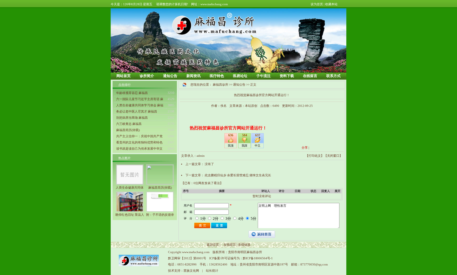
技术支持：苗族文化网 (183, 270)
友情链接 (244, 244)
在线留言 (310, 76)
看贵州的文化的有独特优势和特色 (139, 142)
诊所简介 (147, 76)
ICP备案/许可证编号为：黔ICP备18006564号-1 (241, 258)
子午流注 (263, 76)
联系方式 (333, 76)
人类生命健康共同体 (130, 187)
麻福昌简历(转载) (128, 130)
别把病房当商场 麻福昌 (132, 117)
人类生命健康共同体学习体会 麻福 (139, 105)
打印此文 (314, 155)
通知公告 (170, 76)
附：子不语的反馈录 (160, 214)
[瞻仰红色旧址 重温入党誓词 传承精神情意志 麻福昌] (130, 211)
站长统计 (212, 270)
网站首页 (123, 76)
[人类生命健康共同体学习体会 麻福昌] (130, 184)
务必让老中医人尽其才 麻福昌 (136, 111)
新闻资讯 (193, 76)
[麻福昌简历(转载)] (160, 183)
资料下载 (287, 76)
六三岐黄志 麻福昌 (129, 124)
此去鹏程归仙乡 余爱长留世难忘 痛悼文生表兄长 (238, 175)
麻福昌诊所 (220, 84)
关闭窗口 (333, 155)
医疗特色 (217, 76)
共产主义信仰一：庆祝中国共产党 (139, 136)
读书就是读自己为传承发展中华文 (139, 148)
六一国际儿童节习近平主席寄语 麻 (139, 99)
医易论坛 (240, 76)
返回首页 (213, 244)
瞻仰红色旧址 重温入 (129, 214)
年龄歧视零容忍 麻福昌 (132, 93)
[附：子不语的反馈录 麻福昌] (160, 211)
